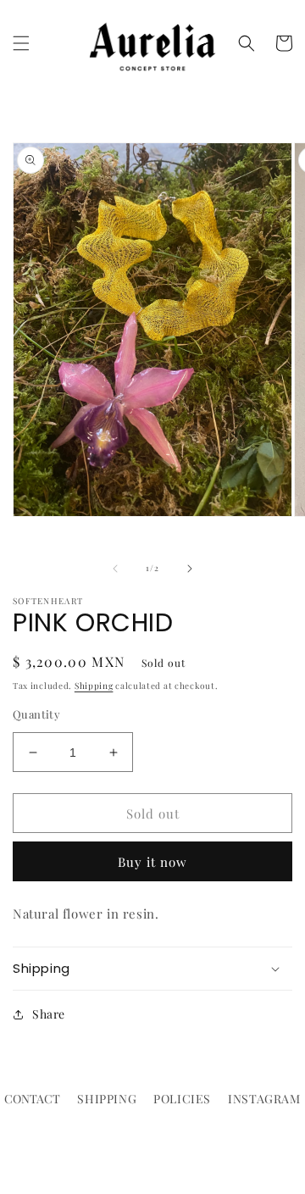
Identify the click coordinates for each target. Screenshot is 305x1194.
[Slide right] (189, 568)
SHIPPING (106, 1099)
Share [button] (48, 1014)
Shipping (94, 685)
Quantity (36, 714)
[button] (21, 43)
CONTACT (32, 1099)
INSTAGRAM (264, 1099)
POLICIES (182, 1099)
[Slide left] (115, 568)
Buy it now (152, 861)
